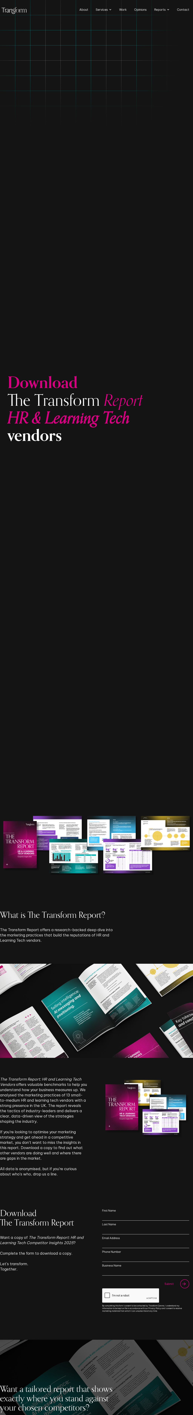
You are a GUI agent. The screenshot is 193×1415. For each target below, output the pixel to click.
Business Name (111, 1265)
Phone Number (111, 1252)
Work (123, 9)
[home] (14, 9)
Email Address (111, 1238)
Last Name (109, 1224)
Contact (183, 9)
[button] (103, 9)
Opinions (140, 9)
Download (43, 383)
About (83, 9)
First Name (109, 1210)
